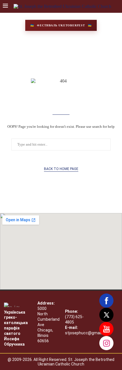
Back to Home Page (61, 169)
